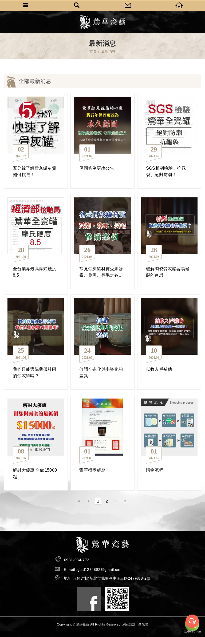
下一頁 (116, 500)
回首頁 (179, 5)
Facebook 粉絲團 (89, 599)
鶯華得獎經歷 (102, 442)
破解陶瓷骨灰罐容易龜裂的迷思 (169, 241)
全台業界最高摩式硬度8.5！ (36, 241)
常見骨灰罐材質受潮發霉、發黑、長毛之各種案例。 (102, 241)
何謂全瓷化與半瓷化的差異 (102, 342)
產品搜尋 (76, 5)
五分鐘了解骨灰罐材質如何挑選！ (36, 140)
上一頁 (88, 500)
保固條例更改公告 (102, 140)
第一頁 (79, 500)
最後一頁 (125, 500)
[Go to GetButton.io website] (192, 631)
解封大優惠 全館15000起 (36, 442)
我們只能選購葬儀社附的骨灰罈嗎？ (36, 342)
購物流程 (169, 442)
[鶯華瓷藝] (102, 22)
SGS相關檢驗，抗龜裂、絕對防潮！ (169, 140)
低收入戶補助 (169, 342)
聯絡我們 (128, 5)
